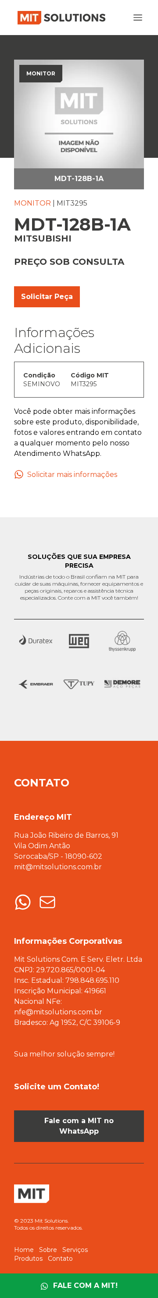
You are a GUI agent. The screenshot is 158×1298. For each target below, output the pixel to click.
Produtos (28, 1258)
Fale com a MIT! (85, 1285)
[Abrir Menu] (138, 17)
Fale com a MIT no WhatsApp (79, 1126)
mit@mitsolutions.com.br (58, 867)
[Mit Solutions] (59, 18)
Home (24, 1250)
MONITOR (32, 203)
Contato (60, 1258)
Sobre (48, 1250)
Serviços (75, 1250)
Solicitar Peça (47, 296)
